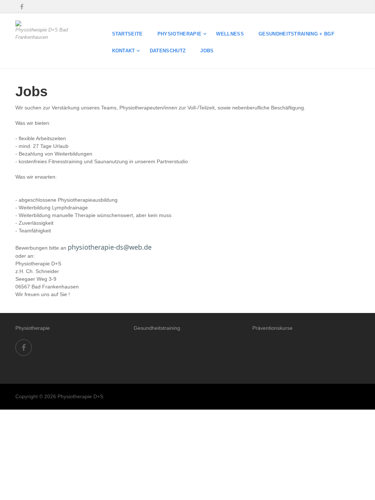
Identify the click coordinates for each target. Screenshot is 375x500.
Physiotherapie (179, 34)
